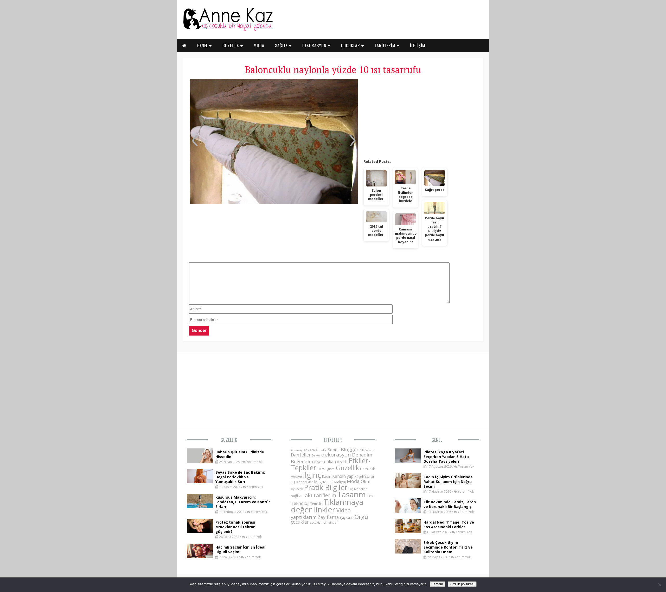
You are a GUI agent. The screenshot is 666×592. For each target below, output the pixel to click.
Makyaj (340, 481)
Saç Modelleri (358, 489)
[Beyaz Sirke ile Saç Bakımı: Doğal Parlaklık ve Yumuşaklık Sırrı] (200, 482)
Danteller (301, 455)
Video (343, 510)
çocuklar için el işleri (324, 522)
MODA (259, 45)
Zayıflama (328, 517)
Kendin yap (343, 476)
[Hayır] (659, 584)
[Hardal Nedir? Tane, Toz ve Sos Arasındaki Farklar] (408, 532)
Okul (365, 481)
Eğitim (330, 469)
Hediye (296, 476)
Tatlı (370, 496)
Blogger (349, 449)
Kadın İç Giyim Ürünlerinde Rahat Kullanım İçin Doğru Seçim (448, 481)
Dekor (316, 455)
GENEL (203, 45)
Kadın (326, 476)
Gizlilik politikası (462, 584)
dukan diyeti (335, 462)
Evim (320, 469)
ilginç (312, 475)
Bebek (333, 450)
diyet (318, 461)
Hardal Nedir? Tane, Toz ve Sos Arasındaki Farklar (449, 524)
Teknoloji (300, 503)
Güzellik (229, 440)
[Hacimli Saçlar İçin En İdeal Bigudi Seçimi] (200, 556)
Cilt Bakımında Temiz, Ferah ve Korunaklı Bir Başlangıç (450, 504)
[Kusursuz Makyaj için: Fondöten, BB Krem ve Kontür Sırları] (200, 507)
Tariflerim (324, 495)
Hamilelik (367, 468)
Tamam (437, 584)
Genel (437, 440)
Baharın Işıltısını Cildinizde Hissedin (239, 454)
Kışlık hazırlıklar (302, 482)
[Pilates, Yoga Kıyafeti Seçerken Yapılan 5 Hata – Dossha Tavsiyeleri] (408, 461)
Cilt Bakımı (367, 450)
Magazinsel (323, 481)
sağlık (295, 495)
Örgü (361, 516)
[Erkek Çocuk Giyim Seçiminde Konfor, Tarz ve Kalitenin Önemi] (408, 552)
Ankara (309, 450)
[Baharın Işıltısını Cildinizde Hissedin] (200, 461)
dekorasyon (336, 454)
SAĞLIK (282, 45)
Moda (353, 481)
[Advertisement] (420, 117)
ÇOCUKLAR (351, 45)
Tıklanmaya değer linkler (327, 506)
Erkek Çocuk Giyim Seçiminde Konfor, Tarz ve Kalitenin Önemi (448, 547)
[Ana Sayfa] (227, 30)
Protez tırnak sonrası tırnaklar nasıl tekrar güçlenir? (235, 527)
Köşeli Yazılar (364, 476)
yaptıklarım (304, 517)
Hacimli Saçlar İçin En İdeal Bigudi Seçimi (240, 549)
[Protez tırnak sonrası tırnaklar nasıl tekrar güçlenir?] (200, 532)
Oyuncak (297, 489)
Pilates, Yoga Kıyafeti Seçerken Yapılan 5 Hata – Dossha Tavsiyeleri (448, 456)
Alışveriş (296, 450)
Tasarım (351, 494)
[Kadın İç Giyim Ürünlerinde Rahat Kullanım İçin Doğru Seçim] (408, 486)
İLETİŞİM (417, 45)
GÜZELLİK (231, 45)
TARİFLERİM (386, 45)
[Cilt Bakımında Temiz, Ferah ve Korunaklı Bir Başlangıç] (408, 511)
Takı (307, 495)
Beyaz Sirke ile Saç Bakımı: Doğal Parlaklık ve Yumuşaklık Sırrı (240, 477)
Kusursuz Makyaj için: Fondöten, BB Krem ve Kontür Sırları (242, 502)
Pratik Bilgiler (326, 487)
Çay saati (347, 518)
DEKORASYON (315, 45)
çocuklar (300, 522)
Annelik (321, 450)
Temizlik (316, 503)
